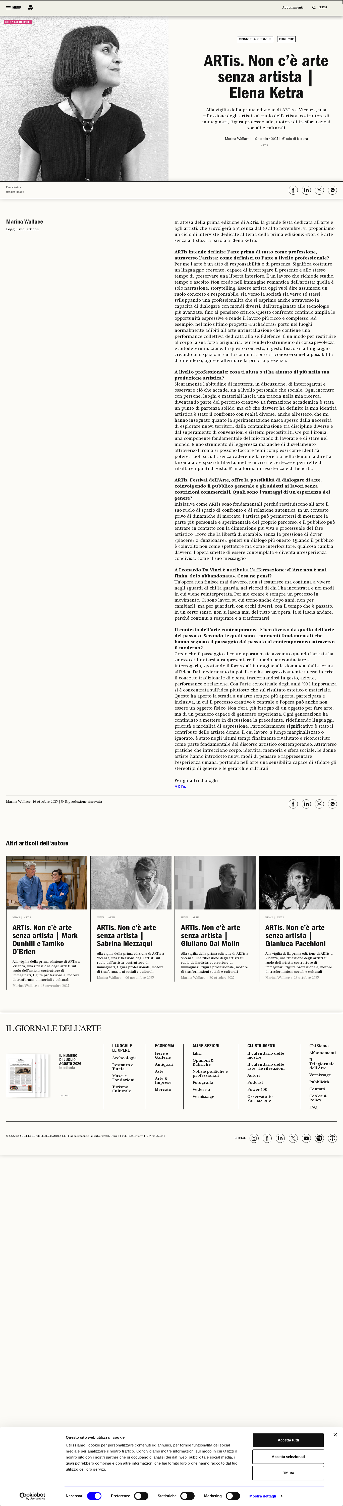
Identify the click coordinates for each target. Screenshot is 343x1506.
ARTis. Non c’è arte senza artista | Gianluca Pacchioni (295, 937)
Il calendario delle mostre (265, 1056)
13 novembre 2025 (55, 986)
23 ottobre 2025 (306, 978)
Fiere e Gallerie (163, 1056)
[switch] (141, 1496)
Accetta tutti (288, 1440)
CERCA (322, 7)
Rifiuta (288, 1473)
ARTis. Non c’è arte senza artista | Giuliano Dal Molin (210, 937)
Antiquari (164, 1065)
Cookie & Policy (318, 1098)
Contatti (317, 1089)
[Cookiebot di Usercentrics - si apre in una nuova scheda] (32, 1496)
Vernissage (203, 1097)
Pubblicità (319, 1082)
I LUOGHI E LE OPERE (122, 1048)
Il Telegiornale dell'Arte (321, 1064)
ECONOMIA (164, 1046)
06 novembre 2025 (139, 978)
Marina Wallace (25, 986)
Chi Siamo (319, 1046)
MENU (16, 8)
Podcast (255, 1083)
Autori (253, 1076)
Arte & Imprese (163, 1081)
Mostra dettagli (262, 1496)
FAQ (313, 1107)
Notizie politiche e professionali (210, 1074)
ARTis (264, 145)
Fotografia (203, 1083)
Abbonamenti (292, 7)
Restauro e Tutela (122, 1067)
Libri (197, 1054)
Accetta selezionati (288, 1457)
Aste (159, 1072)
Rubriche (286, 39)
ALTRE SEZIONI (206, 1046)
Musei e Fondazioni (123, 1078)
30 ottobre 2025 (222, 978)
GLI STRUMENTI (261, 1046)
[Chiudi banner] (335, 1434)
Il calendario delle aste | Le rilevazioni (265, 1067)
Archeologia (124, 1058)
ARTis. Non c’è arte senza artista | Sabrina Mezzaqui (126, 937)
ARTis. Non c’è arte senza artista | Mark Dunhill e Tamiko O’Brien (45, 941)
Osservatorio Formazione (260, 1099)
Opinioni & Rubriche (255, 39)
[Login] (29, 8)
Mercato (163, 1090)
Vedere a (201, 1090)
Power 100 (257, 1090)
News (16, 917)
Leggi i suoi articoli (22, 229)
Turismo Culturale (121, 1089)
